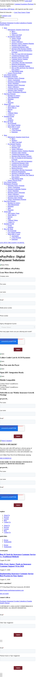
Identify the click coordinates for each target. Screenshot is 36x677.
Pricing (6, 540)
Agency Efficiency (17, 42)
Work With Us (12, 108)
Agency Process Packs (14, 73)
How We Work (8, 121)
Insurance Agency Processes (20, 57)
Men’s (13, 31)
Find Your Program (9, 94)
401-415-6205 (4, 593)
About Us (7, 515)
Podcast (10, 109)
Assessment (15, 128)
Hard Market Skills (17, 71)
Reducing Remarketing (19, 64)
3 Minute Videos (13, 113)
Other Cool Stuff (17, 35)
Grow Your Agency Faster (22, 12)
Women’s (14, 33)
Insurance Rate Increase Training (21, 49)
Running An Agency (14, 95)
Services (6, 517)
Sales (9, 101)
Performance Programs (11, 76)
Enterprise (15, 132)
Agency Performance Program (17, 92)
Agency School (16, 38)
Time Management (13, 97)
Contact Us (11, 114)
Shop (5, 28)
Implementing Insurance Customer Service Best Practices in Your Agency (16, 575)
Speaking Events (9, 116)
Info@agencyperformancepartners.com (12, 590)
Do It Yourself (12, 123)
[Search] (1, 21)
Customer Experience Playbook (24, 4)
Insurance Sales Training (19, 45)
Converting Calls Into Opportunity (22, 62)
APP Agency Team (13, 106)
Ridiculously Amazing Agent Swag (18, 29)
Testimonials (7, 542)
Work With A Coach (14, 127)
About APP (7, 104)
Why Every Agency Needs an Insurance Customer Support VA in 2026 (15, 565)
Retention (11, 99)
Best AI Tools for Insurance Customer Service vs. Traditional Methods (18, 555)
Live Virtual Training (10, 75)
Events (10, 118)
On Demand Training (14, 36)
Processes (11, 102)
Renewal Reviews (17, 61)
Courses (6, 519)
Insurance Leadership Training (21, 66)
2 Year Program (16, 130)
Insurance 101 (16, 40)
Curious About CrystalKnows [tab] (9, 384)
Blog (9, 111)
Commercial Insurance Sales (20, 47)
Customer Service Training (20, 59)
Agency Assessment (14, 80)
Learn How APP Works (7, 9)
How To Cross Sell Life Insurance (22, 54)
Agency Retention (13, 83)
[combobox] (9, 19)
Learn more (28, 1)
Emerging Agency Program (16, 78)
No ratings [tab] (3, 385)
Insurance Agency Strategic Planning (23, 43)
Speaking (10, 120)
